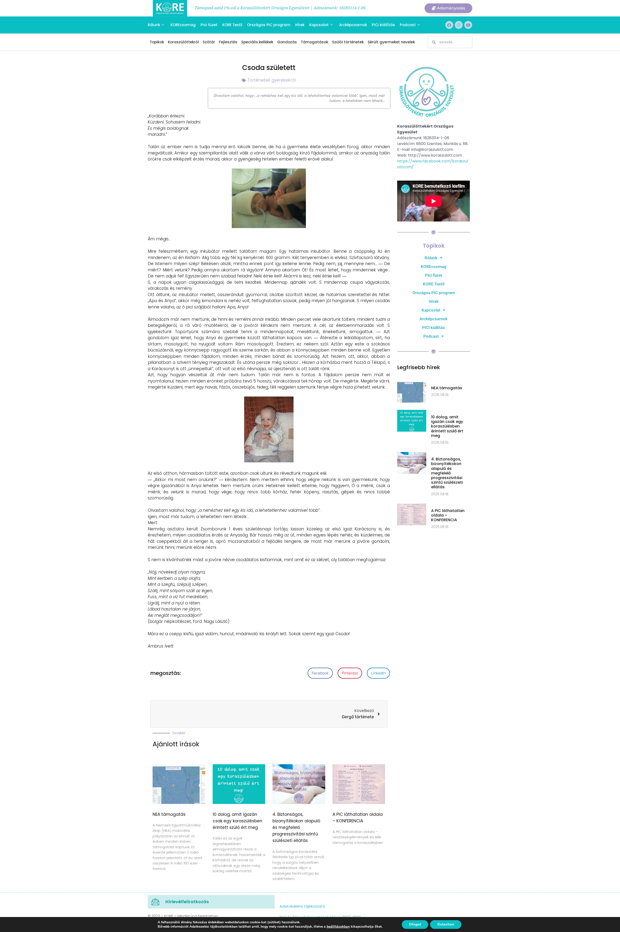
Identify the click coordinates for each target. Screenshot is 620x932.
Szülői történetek (348, 42)
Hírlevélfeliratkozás (187, 902)
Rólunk (154, 24)
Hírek (299, 24)
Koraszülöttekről (183, 42)
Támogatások (314, 42)
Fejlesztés (228, 42)
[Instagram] (459, 25)
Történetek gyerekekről (271, 80)
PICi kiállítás (383, 24)
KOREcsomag (183, 24)
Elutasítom (445, 924)
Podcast (408, 24)
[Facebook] (449, 25)
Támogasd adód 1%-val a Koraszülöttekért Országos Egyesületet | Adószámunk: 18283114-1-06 (280, 7)
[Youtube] (468, 25)
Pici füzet (209, 24)
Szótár (209, 42)
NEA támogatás (169, 814)
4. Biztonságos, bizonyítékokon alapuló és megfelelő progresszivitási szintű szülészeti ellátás (296, 827)
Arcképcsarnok (353, 24)
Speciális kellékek (257, 42)
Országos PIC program (268, 24)
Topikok (157, 42)
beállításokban (338, 926)
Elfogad (415, 924)
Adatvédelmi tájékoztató (302, 906)
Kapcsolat (319, 24)
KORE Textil (232, 24)
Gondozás (287, 42)
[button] (320, 673)
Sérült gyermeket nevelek (391, 42)
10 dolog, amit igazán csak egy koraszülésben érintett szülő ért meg (237, 820)
